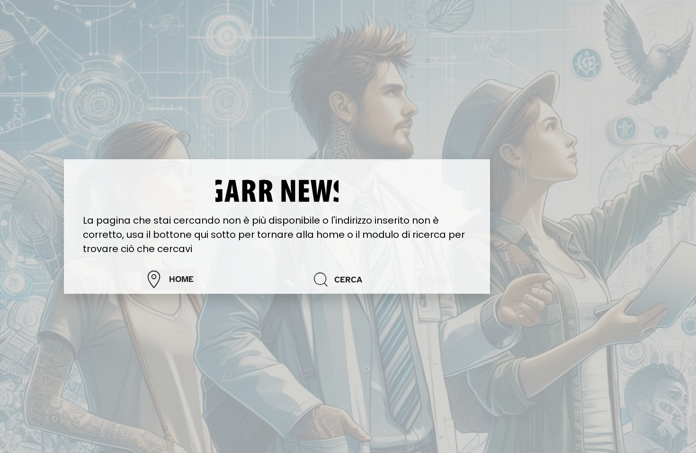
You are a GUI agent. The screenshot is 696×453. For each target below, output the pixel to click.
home (181, 279)
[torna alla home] (277, 190)
